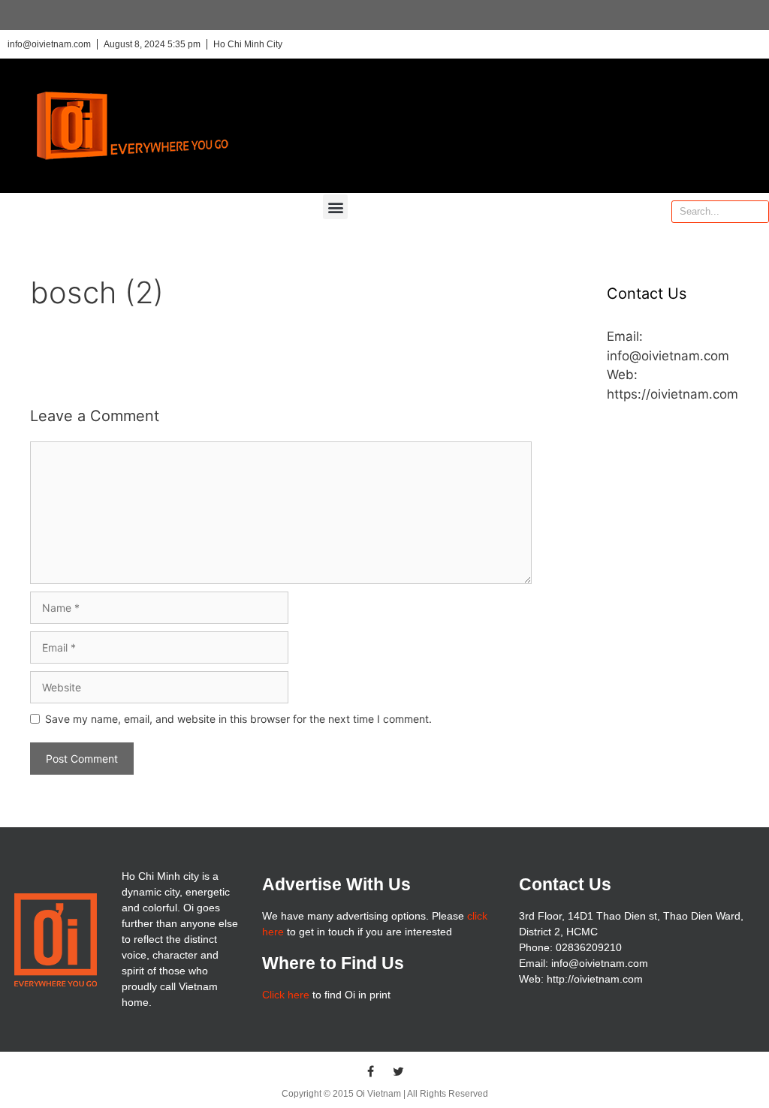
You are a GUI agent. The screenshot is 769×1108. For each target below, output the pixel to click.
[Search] (757, 211)
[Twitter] (399, 1071)
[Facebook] (371, 1071)
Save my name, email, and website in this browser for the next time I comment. (238, 718)
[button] (335, 206)
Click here (285, 995)
